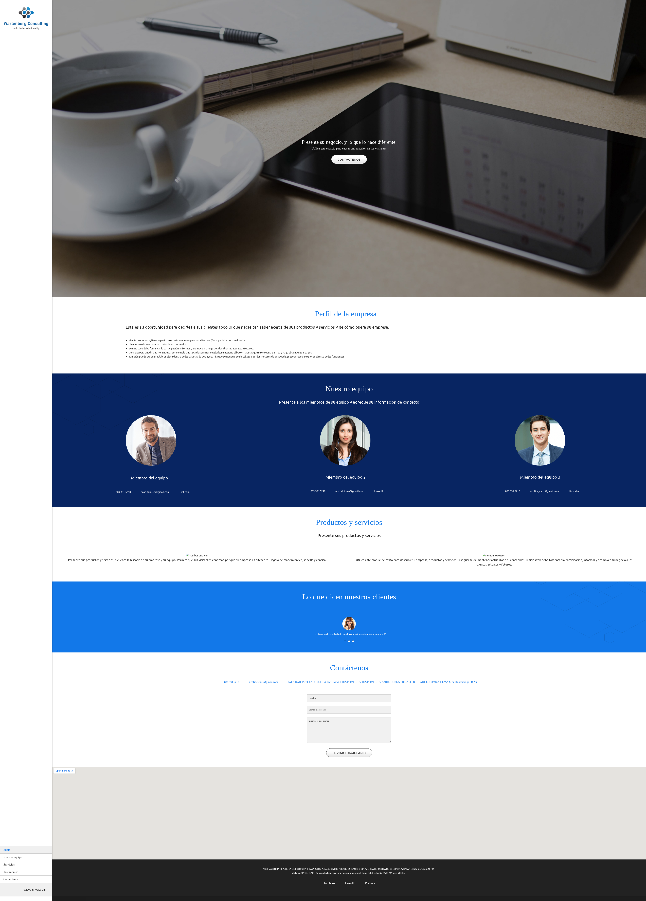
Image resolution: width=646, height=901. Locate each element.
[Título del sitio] (26, 19)
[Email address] (10, 889)
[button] (349, 621)
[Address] (16, 889)
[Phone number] (5, 889)
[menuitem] (26, 849)
